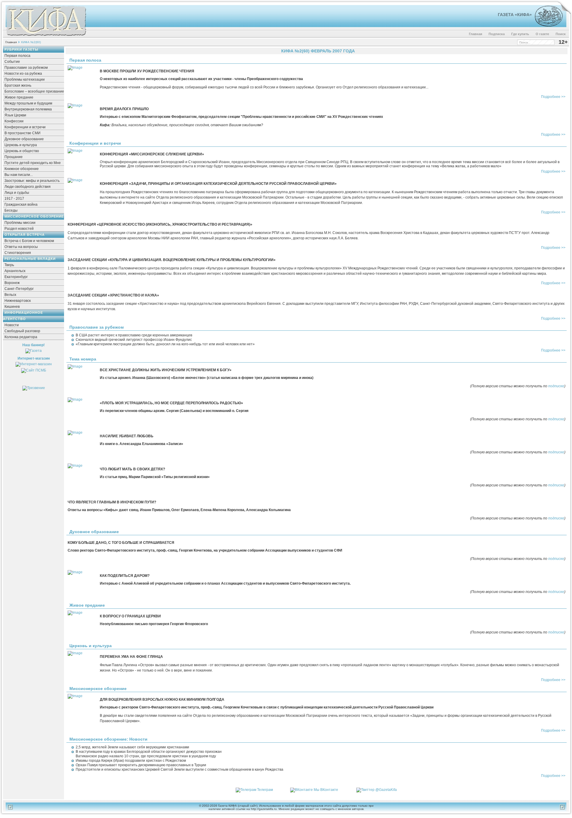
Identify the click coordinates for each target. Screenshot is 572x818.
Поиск (561, 34)
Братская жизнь (17, 85)
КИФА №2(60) (31, 42)
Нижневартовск (17, 301)
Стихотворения (17, 253)
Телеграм (265, 790)
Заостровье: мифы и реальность (32, 181)
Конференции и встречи (25, 127)
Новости (11, 325)
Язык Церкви (15, 115)
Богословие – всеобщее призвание (34, 91)
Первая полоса (17, 56)
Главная (475, 34)
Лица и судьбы (16, 193)
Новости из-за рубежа (23, 73)
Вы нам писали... (18, 175)
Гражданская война (21, 204)
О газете (542, 34)
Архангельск (14, 271)
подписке (556, 386)
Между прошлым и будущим (28, 103)
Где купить (520, 34)
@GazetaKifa (386, 790)
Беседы (11, 210)
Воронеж (12, 283)
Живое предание (18, 97)
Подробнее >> (553, 97)
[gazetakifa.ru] (46, 36)
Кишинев (12, 307)
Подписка (497, 34)
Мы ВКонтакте (326, 790)
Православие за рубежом (26, 67)
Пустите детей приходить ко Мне (32, 163)
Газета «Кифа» (515, 14)
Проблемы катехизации (24, 79)
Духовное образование (24, 139)
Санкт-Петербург (19, 289)
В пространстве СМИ (22, 133)
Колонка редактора (20, 337)
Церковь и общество (21, 151)
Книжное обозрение (21, 169)
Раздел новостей (19, 229)
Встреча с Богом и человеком (29, 241)
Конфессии (14, 121)
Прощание (13, 157)
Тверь (9, 265)
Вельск (10, 295)
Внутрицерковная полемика (28, 109)
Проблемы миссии (19, 223)
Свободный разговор (22, 331)
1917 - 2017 (14, 198)
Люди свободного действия (27, 187)
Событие (12, 62)
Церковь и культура (20, 145)
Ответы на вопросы (21, 247)
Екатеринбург (16, 277)
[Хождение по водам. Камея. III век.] (546, 25)
